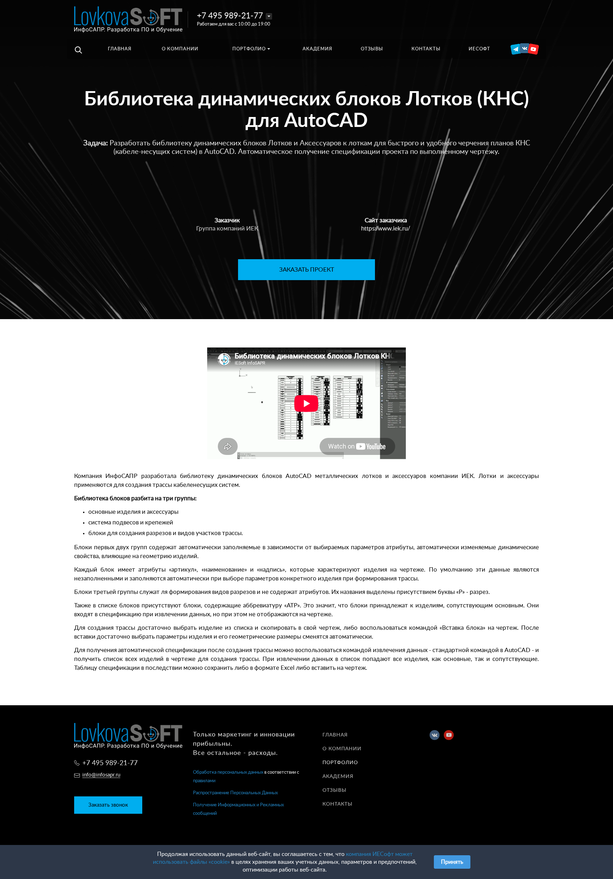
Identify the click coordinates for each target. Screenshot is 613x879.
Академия (337, 776)
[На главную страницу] (128, 19)
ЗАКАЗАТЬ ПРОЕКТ (306, 270)
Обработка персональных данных (228, 772)
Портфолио (340, 762)
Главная (335, 735)
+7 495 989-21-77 (230, 16)
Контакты (337, 804)
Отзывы (334, 790)
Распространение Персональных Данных (235, 793)
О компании (341, 748)
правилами (204, 781)
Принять (452, 862)
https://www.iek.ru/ (385, 229)
